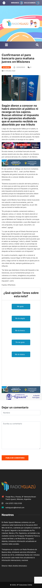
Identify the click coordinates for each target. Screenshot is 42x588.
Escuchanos (30, 2)
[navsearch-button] (37, 45)
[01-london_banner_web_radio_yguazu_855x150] (21, 163)
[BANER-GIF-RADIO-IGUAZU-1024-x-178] (21, 145)
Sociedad (6, 67)
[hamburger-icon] (6, 45)
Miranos (15, 2)
